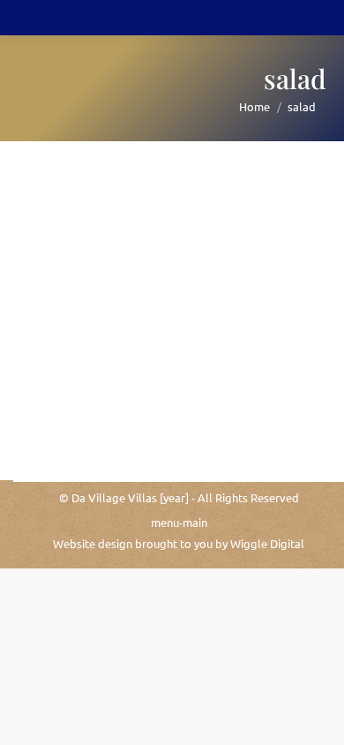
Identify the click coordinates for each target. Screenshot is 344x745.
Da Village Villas (114, 497)
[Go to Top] (317, 718)
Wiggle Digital (267, 543)
